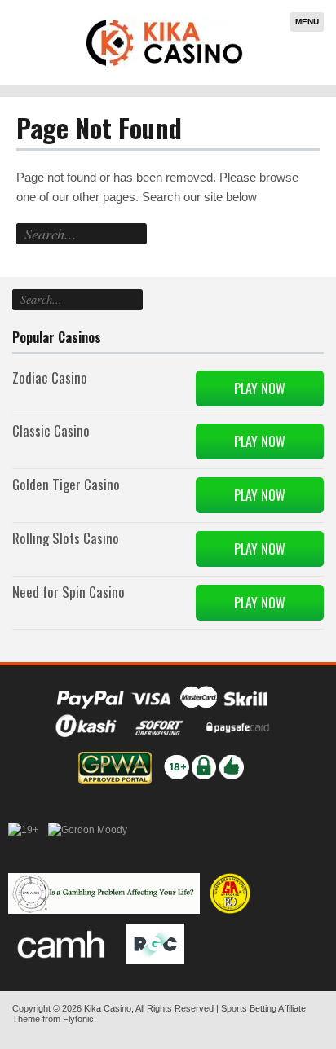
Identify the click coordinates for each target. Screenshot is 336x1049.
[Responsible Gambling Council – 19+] (23, 843)
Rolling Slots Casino (65, 538)
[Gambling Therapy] (87, 843)
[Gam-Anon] (104, 893)
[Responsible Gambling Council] (155, 944)
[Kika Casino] (164, 42)
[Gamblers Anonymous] (230, 893)
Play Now (259, 388)
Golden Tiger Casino (66, 484)
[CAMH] (62, 944)
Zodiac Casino (49, 377)
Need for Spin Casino (68, 592)
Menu (307, 21)
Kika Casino (107, 1008)
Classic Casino (51, 430)
